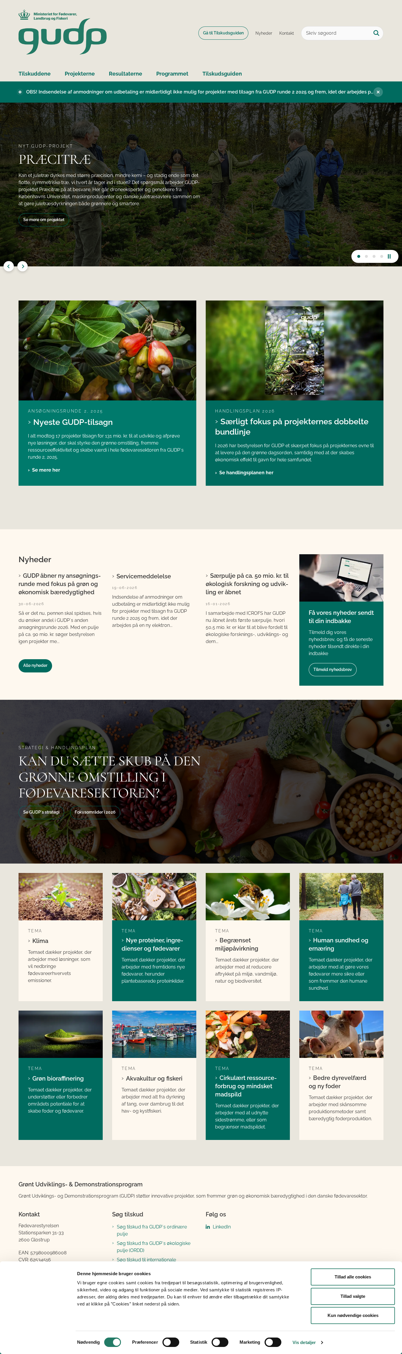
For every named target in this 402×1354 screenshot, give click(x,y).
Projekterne (80, 74)
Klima (40, 940)
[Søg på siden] (376, 33)
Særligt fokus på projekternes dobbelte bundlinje (291, 426)
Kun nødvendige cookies (353, 1315)
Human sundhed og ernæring (338, 944)
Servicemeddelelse (144, 576)
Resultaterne (125, 74)
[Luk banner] (378, 92)
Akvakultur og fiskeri (154, 1078)
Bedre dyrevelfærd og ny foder (337, 1082)
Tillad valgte (352, 1296)
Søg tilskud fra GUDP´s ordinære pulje (152, 1230)
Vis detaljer (304, 1342)
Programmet (172, 74)
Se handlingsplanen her (246, 472)
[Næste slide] (358, 256)
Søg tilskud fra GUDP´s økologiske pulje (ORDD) (153, 1247)
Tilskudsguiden (222, 74)
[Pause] (391, 256)
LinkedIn (222, 1227)
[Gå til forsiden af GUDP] (63, 33)
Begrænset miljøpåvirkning (236, 944)
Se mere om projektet (43, 219)
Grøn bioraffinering (58, 1078)
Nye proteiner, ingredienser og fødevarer (152, 944)
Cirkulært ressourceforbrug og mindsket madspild (246, 1086)
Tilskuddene (35, 74)
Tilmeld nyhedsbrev (332, 669)
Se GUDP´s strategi (41, 812)
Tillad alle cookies (353, 1276)
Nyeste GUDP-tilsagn (73, 422)
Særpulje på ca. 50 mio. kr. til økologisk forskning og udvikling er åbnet (247, 584)
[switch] (170, 1342)
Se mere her (46, 470)
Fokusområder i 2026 (95, 812)
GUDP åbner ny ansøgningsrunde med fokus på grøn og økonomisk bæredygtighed (60, 584)
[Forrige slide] (9, 266)
